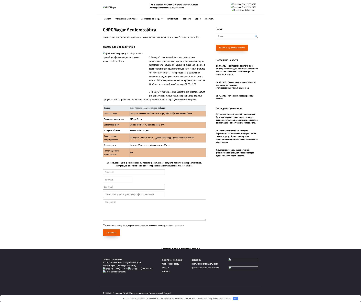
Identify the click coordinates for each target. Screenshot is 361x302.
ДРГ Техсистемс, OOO (118, 293)
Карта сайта (196, 260)
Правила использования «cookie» (205, 268)
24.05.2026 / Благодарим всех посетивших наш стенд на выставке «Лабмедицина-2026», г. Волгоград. (236, 85)
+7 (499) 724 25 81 (248, 7)
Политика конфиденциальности (204, 264)
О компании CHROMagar (126, 19)
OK (235, 298)
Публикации (172, 19)
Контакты (209, 19)
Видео (198, 19)
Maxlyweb (167, 293)
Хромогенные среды (150, 19)
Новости (187, 19)
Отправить (111, 232)
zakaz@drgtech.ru (247, 10)
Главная (107, 19)
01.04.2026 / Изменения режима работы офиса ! (234, 97)
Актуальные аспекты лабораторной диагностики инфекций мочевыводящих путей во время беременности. (235, 153)
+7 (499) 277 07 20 (248, 4)
